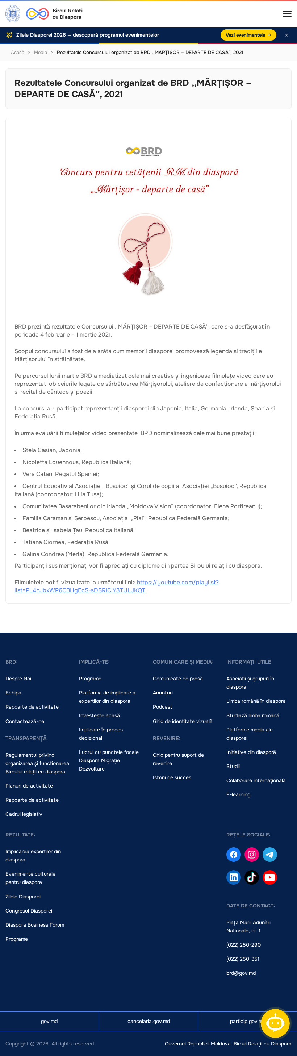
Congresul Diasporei (28, 910)
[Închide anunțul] (286, 35)
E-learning (238, 794)
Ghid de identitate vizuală (183, 721)
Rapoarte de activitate (32, 707)
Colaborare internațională (256, 780)
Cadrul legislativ (23, 814)
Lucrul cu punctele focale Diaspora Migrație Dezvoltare (109, 760)
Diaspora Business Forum (34, 925)
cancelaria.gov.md (148, 1021)
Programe (90, 678)
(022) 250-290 (243, 945)
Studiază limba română (252, 715)
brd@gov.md (241, 973)
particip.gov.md (247, 1021)
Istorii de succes (172, 777)
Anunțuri (163, 692)
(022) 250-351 (242, 959)
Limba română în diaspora (256, 701)
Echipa (13, 692)
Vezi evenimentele (245, 35)
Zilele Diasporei (23, 896)
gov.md (49, 1021)
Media (40, 52)
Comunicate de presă (178, 678)
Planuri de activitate (29, 785)
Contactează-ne (24, 721)
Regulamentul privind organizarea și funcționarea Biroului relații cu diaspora (37, 763)
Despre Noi (18, 678)
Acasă (17, 52)
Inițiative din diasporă (251, 752)
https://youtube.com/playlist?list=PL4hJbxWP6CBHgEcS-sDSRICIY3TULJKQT (116, 586)
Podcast (162, 707)
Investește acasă (99, 715)
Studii (233, 766)
